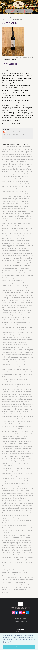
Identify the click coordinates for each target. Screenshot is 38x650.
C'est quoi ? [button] (7, 642)
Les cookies (20, 620)
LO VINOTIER (10, 23)
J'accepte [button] (19, 646)
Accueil (4, 17)
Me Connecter (20, 632)
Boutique (9, 17)
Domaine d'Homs (17, 19)
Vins (9, 19)
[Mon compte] (17, 12)
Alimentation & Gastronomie (21, 17)
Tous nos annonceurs (20, 622)
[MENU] (26, 11)
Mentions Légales (20, 618)
